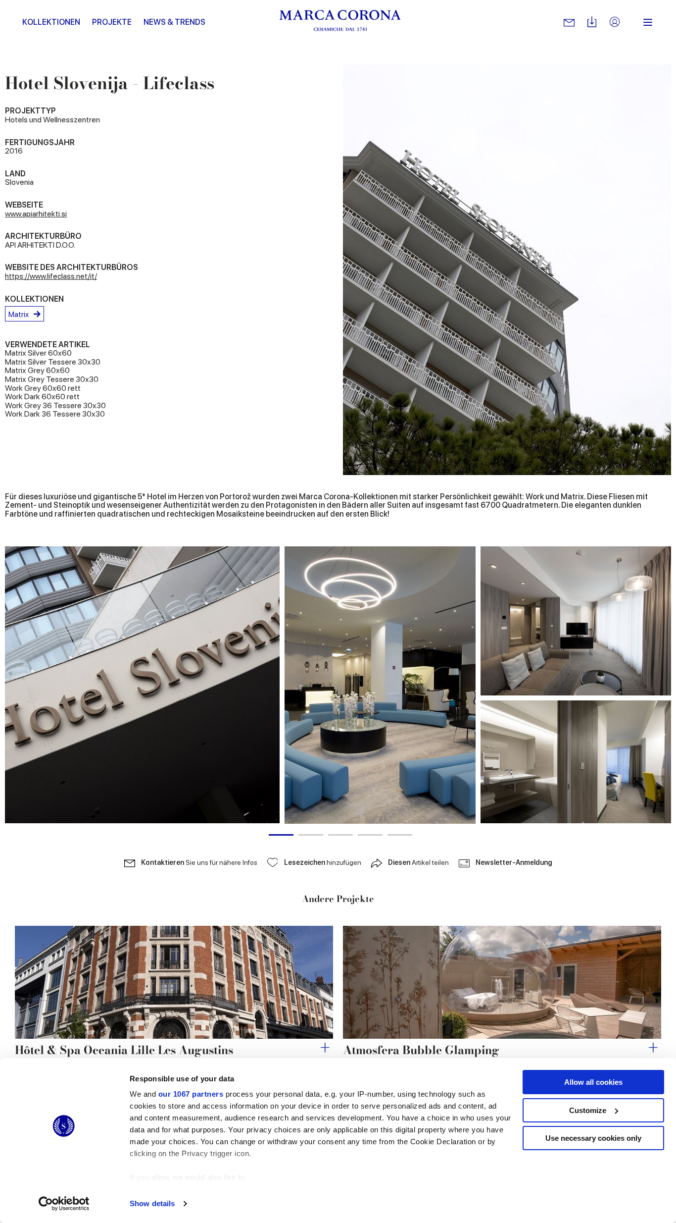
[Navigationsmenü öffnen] (648, 22)
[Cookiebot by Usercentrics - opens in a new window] (64, 1203)
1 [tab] (281, 835)
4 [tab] (370, 835)
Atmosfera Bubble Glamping (421, 1050)
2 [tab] (310, 835)
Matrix (18, 314)
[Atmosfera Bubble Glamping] (502, 982)
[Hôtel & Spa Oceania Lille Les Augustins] (174, 982)
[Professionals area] (614, 22)
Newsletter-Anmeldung (514, 862)
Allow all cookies (593, 1082)
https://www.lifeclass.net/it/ (51, 276)
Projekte (112, 22)
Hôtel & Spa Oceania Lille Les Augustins (124, 1050)
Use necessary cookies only (593, 1138)
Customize (587, 1110)
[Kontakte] (569, 22)
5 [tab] (399, 835)
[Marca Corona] (340, 22)
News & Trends (174, 22)
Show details (152, 1203)
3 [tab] (340, 835)
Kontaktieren (199, 862)
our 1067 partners (191, 1094)
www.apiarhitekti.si (36, 213)
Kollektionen (51, 22)
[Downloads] (591, 22)
